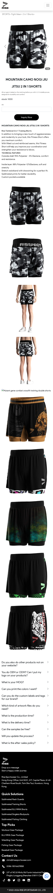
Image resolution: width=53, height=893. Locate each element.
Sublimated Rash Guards (13, 799)
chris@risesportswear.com (19, 860)
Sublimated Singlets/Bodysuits (15, 814)
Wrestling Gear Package (13, 840)
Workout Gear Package (12, 830)
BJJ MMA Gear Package (13, 835)
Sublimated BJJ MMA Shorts (14, 809)
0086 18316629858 (15, 866)
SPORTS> (6, 14)
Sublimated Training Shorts (14, 804)
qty (3, 104)
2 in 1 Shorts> (29, 14)
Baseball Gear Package (12, 850)
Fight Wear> (16, 14)
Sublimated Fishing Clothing (14, 819)
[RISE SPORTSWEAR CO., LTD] (5, 5)
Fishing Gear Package (12, 845)
